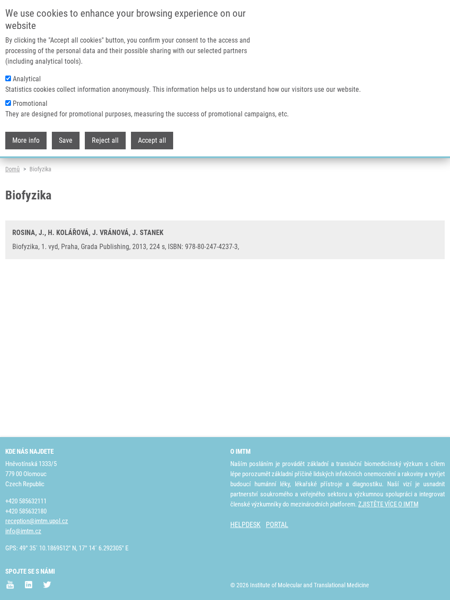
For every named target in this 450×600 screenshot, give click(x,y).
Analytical (27, 79)
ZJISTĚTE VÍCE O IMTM (388, 504)
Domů (12, 169)
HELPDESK (245, 524)
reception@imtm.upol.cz (36, 521)
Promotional (30, 103)
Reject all (105, 140)
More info (26, 140)
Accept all (152, 140)
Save (66, 140)
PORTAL (277, 524)
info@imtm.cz (23, 531)
